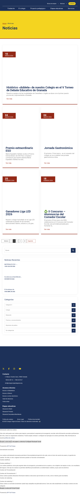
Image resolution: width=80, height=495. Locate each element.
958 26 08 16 (9, 380)
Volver (13, 488)
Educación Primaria (7, 411)
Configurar (28, 441)
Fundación (11, 8)
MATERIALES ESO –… (11, 264)
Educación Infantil (7, 409)
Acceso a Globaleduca (8, 390)
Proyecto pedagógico (37, 8)
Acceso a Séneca (7, 393)
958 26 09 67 (18, 380)
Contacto (72, 3)
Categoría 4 (9, 305)
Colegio (8, 310)
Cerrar (39, 441)
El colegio (21, 8)
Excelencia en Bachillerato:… (13, 277)
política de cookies (9, 438)
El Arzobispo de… (9, 289)
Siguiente (30, 241)
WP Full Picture (11, 446)
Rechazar (34, 441)
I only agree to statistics (18, 441)
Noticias (62, 3)
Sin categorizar (10, 330)
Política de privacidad (34, 419)
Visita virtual (5, 401)
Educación (8, 315)
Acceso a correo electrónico (10, 396)
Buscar (73, 250)
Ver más (9, 99)
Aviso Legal (20, 419)
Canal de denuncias (7, 399)
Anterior (6, 241)
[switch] (10, 463)
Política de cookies (7, 419)
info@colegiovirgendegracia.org (13, 383)
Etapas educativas (56, 8)
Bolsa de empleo (51, 3)
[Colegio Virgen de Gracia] (10, 2)
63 (24, 241)
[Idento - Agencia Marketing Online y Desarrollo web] (40, 421)
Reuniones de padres (11, 325)
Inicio (4, 23)
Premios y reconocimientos (13, 320)
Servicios (71, 8)
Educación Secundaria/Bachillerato (11, 414)
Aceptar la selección (5, 488)
